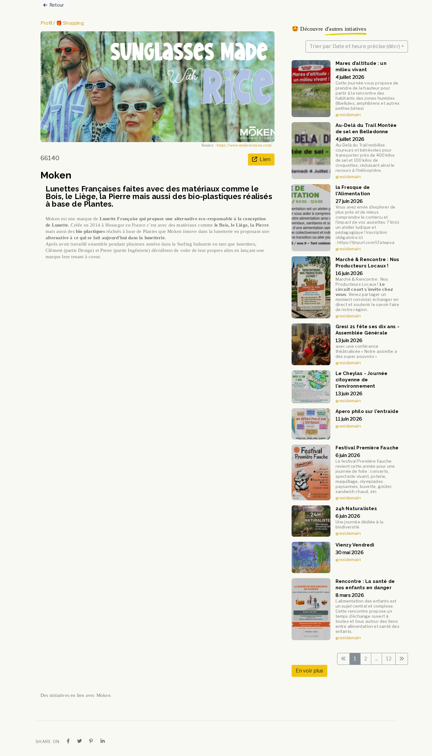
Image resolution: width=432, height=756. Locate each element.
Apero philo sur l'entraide (367, 411)
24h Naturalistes (356, 508)
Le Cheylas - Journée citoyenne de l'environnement (362, 380)
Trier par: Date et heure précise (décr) (355, 46)
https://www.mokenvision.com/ (244, 145)
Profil (46, 23)
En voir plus (309, 671)
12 (388, 659)
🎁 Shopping (70, 23)
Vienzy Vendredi (355, 545)
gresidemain (348, 114)
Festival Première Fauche (367, 448)
